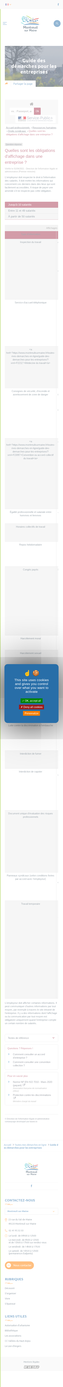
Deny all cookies (32, 707)
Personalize (31, 713)
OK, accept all (32, 700)
